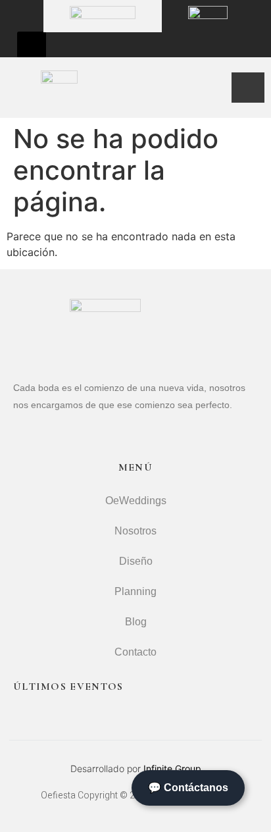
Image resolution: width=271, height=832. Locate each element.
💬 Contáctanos (188, 787)
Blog (136, 621)
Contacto (135, 652)
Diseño (136, 561)
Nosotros (135, 530)
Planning (135, 591)
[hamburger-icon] (248, 87)
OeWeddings (135, 500)
